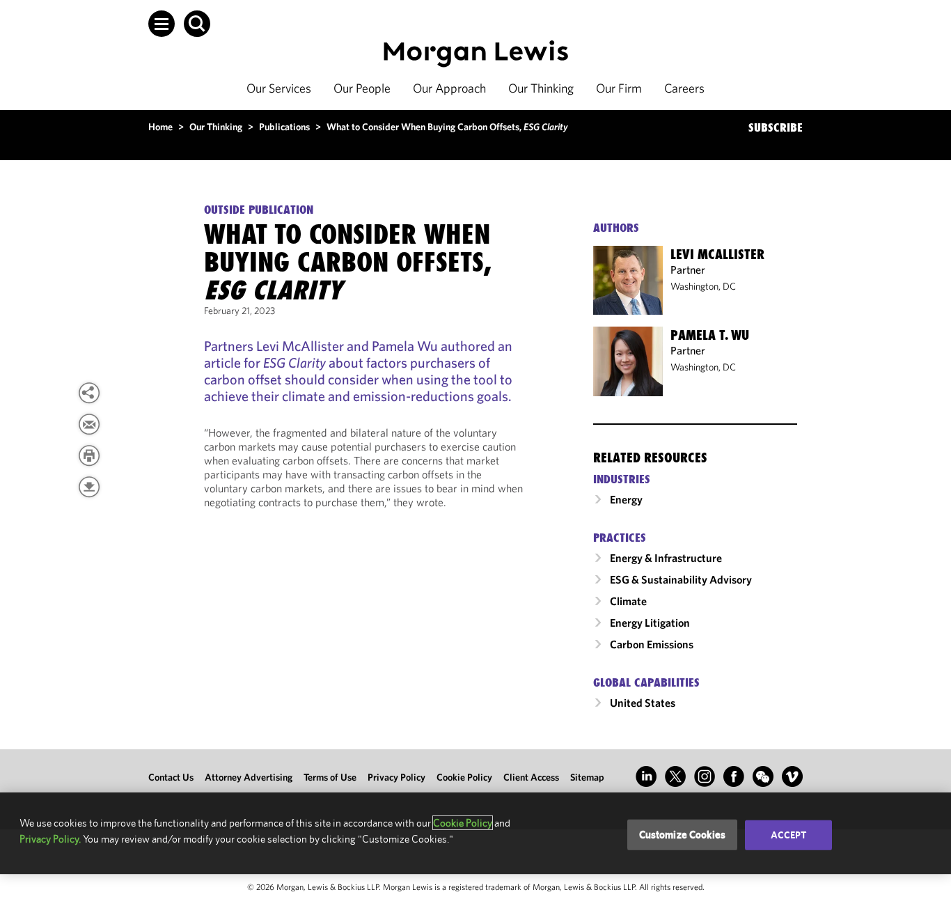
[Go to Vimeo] (792, 776)
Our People (362, 88)
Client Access (531, 777)
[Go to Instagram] (704, 776)
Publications (284, 126)
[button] (161, 23)
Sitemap (587, 777)
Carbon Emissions (651, 644)
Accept (789, 835)
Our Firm (619, 88)
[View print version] (89, 455)
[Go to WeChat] (763, 776)
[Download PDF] (89, 486)
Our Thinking (541, 88)
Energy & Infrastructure (666, 558)
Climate (628, 601)
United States (642, 703)
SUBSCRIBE (775, 127)
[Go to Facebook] (733, 776)
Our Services (278, 88)
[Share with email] (89, 424)
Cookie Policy (464, 777)
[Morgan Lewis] (476, 54)
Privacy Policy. (50, 838)
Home (160, 126)
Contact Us (171, 777)
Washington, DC (703, 286)
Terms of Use (330, 777)
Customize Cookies (682, 834)
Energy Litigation (650, 623)
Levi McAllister (717, 254)
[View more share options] (89, 392)
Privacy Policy (396, 777)
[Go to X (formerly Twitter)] (675, 776)
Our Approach (449, 88)
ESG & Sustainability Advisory (681, 579)
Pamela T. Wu (709, 335)
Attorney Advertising (248, 777)
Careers (684, 88)
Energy (626, 499)
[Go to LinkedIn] (646, 776)
